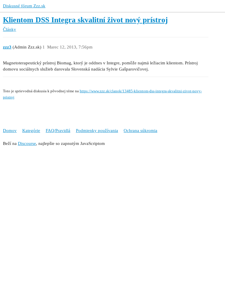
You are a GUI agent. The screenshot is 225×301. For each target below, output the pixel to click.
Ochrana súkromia (140, 130)
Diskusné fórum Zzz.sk (24, 6)
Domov (10, 130)
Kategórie (31, 130)
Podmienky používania (97, 130)
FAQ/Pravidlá (58, 130)
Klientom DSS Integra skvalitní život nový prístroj (85, 20)
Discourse (27, 143)
